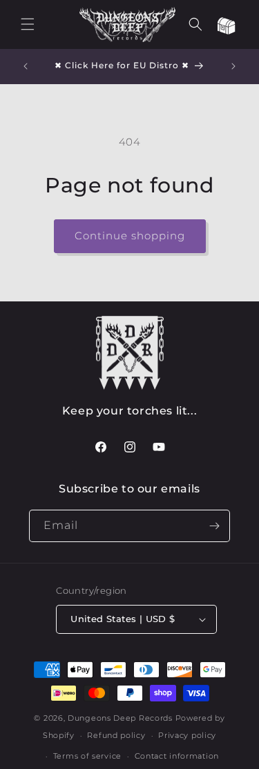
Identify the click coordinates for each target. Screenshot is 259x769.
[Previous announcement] (25, 66)
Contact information (177, 756)
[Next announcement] (233, 66)
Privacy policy (187, 735)
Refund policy (116, 735)
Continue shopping (130, 235)
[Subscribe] (214, 526)
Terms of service (87, 756)
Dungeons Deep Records (120, 718)
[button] (27, 24)
